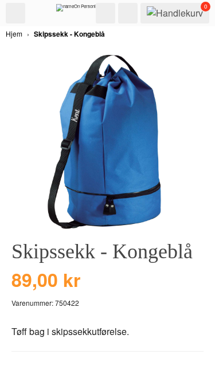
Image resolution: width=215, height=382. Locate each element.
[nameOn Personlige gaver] (84, 10)
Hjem (14, 33)
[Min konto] (128, 13)
